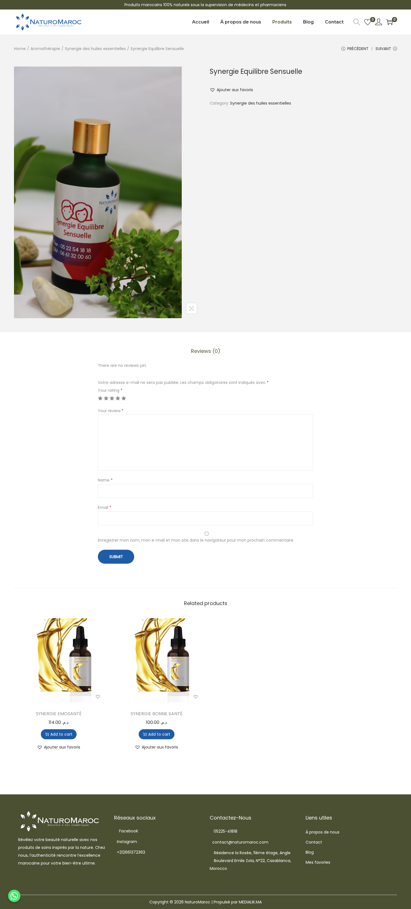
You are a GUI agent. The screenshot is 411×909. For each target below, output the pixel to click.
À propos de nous (322, 832)
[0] (367, 22)
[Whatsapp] (14, 896)
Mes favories (318, 862)
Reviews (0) (205, 351)
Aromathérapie (45, 48)
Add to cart (61, 734)
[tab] (205, 351)
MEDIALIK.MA (250, 902)
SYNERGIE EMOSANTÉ (59, 713)
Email (104, 507)
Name (105, 480)
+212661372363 (131, 852)
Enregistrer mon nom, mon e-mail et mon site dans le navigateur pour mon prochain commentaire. (196, 540)
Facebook (128, 831)
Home (20, 48)
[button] (231, 90)
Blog (310, 852)
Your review (111, 411)
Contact (314, 842)
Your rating (110, 390)
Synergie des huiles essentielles (95, 48)
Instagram (127, 841)
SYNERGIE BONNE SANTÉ (157, 713)
